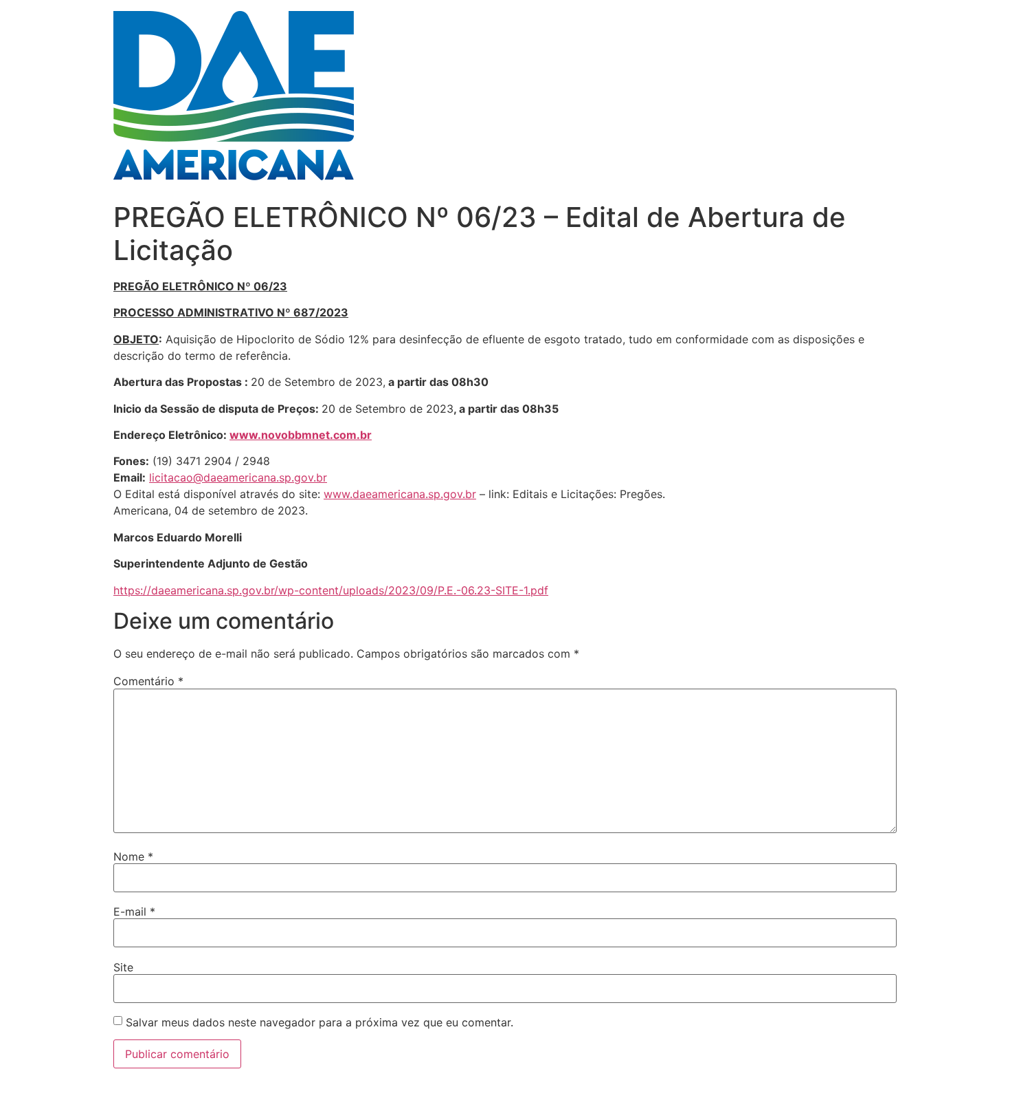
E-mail (134, 911)
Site (123, 967)
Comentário (148, 681)
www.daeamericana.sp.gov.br (400, 494)
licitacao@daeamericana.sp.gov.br (238, 477)
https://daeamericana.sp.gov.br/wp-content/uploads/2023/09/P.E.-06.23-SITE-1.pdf (330, 590)
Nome (133, 856)
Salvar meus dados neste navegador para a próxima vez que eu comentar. (319, 1022)
